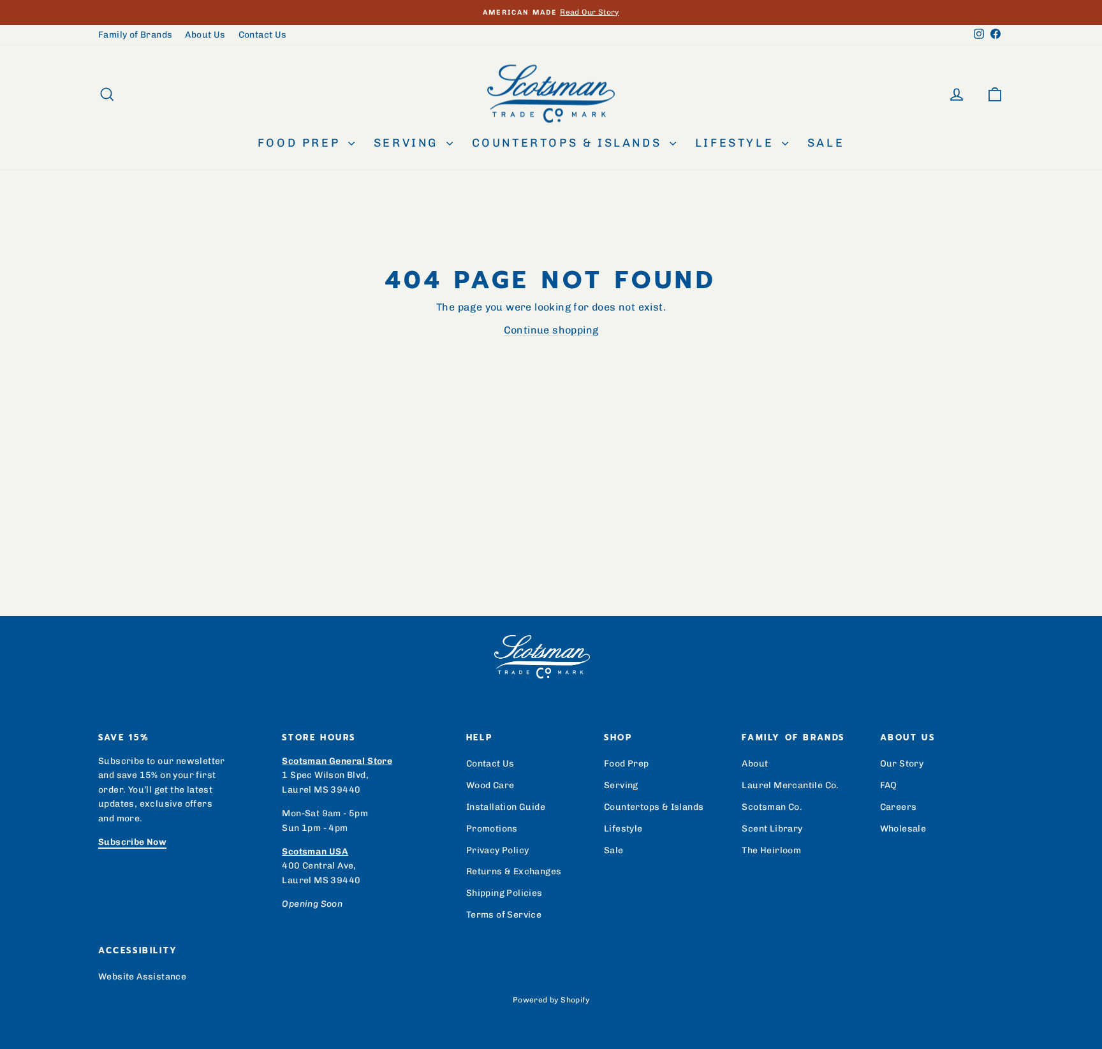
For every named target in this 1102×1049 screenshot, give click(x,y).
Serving (408, 143)
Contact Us (263, 34)
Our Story (902, 763)
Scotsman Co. (772, 807)
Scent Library (772, 828)
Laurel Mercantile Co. (790, 785)
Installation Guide (505, 807)
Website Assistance (142, 976)
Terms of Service (503, 914)
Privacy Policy (497, 850)
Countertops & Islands (569, 143)
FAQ (888, 785)
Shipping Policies (504, 893)
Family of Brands (135, 34)
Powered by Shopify (551, 999)
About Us (205, 34)
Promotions (492, 828)
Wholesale (903, 828)
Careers (898, 807)
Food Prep (301, 143)
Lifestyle (737, 143)
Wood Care (490, 785)
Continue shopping (551, 330)
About (755, 763)
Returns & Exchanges (514, 871)
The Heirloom (771, 850)
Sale (825, 143)
